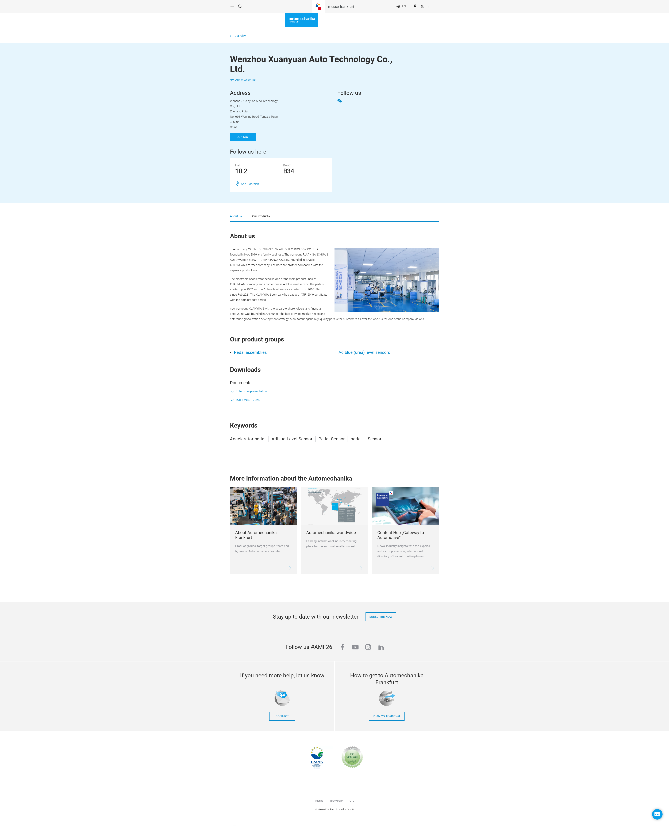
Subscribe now (380, 616)
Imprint (319, 800)
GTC (351, 800)
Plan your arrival (387, 716)
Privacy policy (336, 800)
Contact (243, 137)
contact (282, 716)
